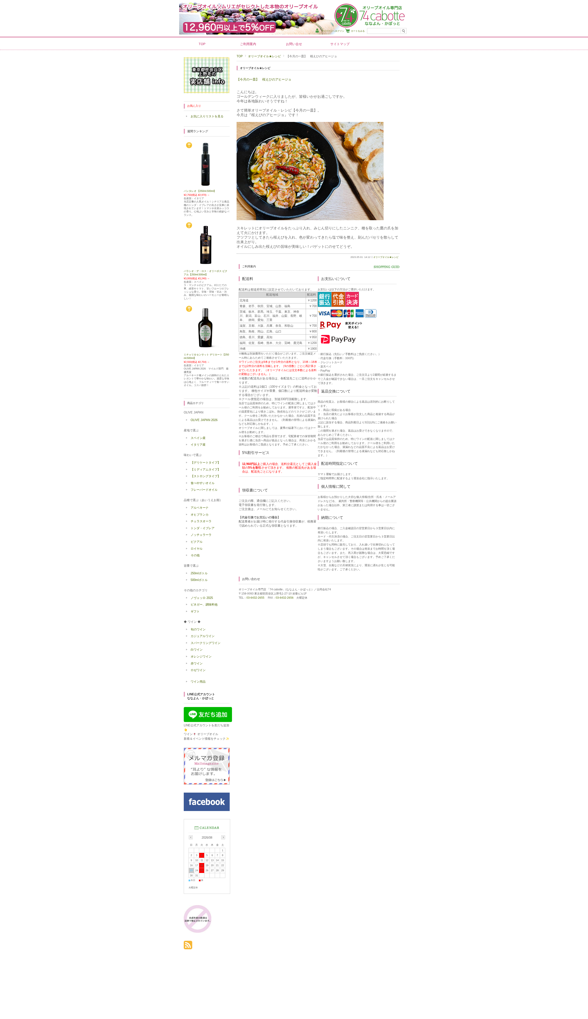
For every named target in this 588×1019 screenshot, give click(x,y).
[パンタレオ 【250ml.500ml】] (206, 185)
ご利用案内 (248, 44)
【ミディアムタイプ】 (205, 469)
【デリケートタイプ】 (205, 462)
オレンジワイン (201, 656)
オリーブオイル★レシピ (264, 56)
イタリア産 (198, 444)
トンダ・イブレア (203, 528)
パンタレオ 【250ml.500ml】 (200, 191)
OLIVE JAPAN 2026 (204, 420)
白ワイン (197, 649)
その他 (195, 555)
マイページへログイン (332, 31)
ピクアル (197, 541)
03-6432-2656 (285, 597)
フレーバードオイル (204, 489)
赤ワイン (197, 663)
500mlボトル (199, 580)
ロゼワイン (198, 670)
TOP (202, 44)
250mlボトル (199, 573)
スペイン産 (198, 438)
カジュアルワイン (203, 636)
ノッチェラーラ (201, 535)
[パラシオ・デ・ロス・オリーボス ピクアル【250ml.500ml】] (206, 265)
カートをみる (358, 31)
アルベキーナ (200, 507)
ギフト (195, 611)
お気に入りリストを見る (207, 116)
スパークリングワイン (205, 643)
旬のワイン (198, 629)
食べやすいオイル (203, 483)
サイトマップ (340, 44)
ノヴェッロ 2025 (202, 598)
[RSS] (188, 947)
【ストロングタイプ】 (205, 476)
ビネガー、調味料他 (204, 604)
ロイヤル (197, 548)
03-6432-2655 (255, 597)
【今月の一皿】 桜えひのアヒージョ (264, 79)
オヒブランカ (200, 514)
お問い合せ (294, 44)
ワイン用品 (198, 681)
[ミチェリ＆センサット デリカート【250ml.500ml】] (206, 349)
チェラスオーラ (201, 521)
